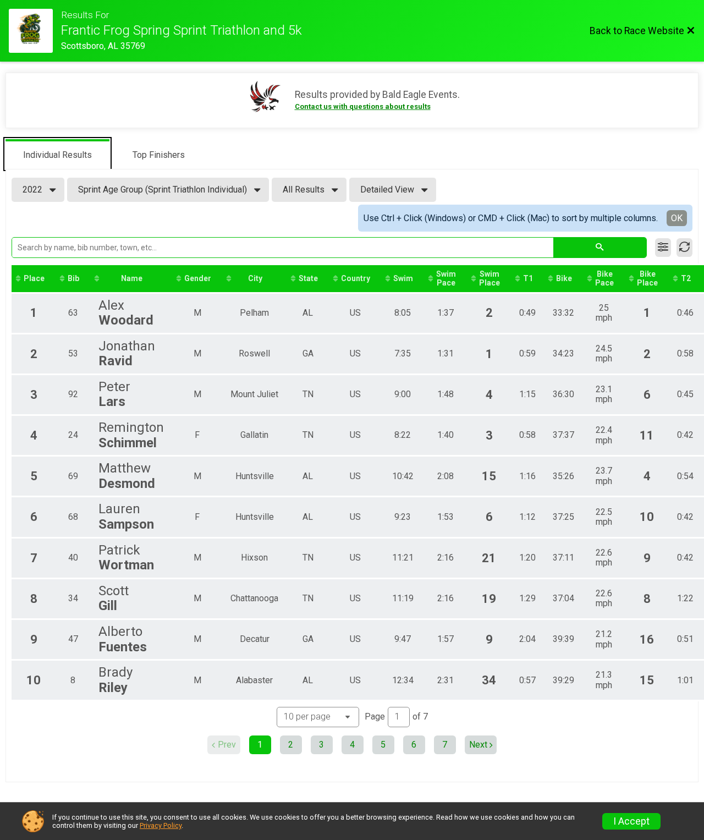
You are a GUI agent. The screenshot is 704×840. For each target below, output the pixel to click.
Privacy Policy (161, 825)
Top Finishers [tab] (159, 155)
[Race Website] (35, 31)
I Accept (631, 821)
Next (478, 744)
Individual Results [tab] (57, 155)
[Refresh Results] (684, 247)
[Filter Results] (663, 247)
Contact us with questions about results (363, 106)
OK (677, 218)
